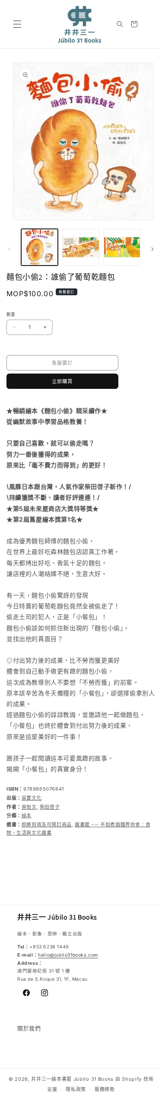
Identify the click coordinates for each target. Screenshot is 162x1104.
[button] (17, 24)
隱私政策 (76, 1089)
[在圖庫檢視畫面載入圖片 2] (80, 247)
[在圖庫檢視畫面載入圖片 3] (122, 247)
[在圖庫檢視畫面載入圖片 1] (39, 247)
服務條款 (105, 1089)
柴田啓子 (50, 807)
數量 (10, 314)
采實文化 (31, 798)
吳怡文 (29, 807)
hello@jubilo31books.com (68, 955)
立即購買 (62, 381)
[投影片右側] (152, 249)
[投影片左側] (9, 249)
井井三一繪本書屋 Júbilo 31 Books (72, 1079)
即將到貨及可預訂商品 (47, 825)
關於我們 (29, 1028)
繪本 (27, 816)
